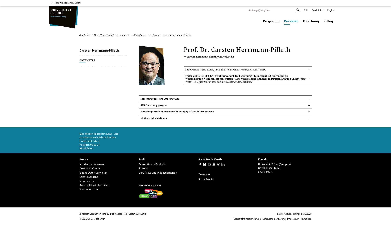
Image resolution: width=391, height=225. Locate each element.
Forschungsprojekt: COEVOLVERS (160, 98)
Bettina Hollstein (119, 213)
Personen (291, 21)
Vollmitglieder (139, 34)
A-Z (306, 10)
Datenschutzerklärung (274, 218)
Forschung (311, 21)
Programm (271, 21)
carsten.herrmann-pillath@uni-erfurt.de (210, 56)
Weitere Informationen (154, 117)
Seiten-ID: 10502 (137, 213)
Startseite (84, 34)
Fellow (225, 69)
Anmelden (306, 218)
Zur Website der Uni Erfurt (68, 3)
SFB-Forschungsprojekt (154, 105)
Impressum (293, 218)
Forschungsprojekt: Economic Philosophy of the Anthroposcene (177, 111)
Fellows (154, 34)
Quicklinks (316, 10)
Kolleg (328, 21)
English (331, 10)
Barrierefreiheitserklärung (247, 218)
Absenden (298, 10)
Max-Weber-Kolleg (103, 34)
